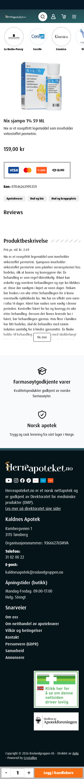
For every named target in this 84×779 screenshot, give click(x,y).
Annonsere (14, 657)
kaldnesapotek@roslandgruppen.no (34, 572)
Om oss (11, 617)
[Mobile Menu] (74, 16)
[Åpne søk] (42, 16)
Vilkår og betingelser (23, 630)
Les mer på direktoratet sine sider (33, 508)
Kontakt (12, 637)
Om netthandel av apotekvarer (32, 623)
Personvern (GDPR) (21, 644)
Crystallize (30, 758)
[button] (42, 86)
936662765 (52, 543)
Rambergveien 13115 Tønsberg (18, 531)
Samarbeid (14, 650)
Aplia (75, 753)
